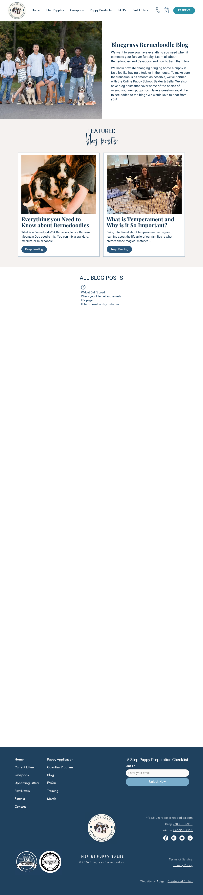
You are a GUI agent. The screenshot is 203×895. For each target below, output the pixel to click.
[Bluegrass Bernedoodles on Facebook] (165, 838)
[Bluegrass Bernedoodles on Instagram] (173, 838)
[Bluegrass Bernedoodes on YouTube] (182, 838)
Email (130, 766)
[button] (166, 10)
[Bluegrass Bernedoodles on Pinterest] (190, 838)
